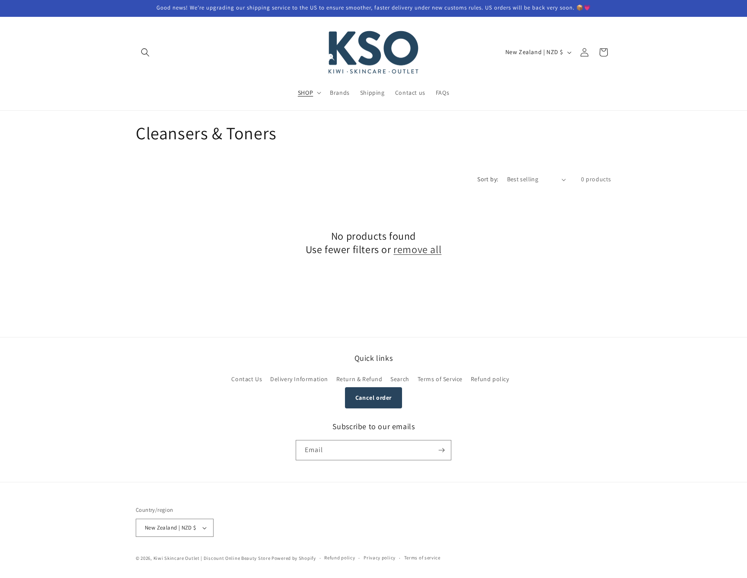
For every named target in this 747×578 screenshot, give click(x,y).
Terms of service (422, 558)
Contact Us (246, 379)
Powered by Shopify (293, 558)
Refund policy (490, 379)
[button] (145, 52)
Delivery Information (299, 379)
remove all (417, 249)
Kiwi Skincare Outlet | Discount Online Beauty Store (212, 558)
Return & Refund (359, 379)
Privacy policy (380, 558)
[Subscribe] (441, 450)
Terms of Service (440, 379)
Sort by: (487, 179)
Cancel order (373, 397)
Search (399, 379)
